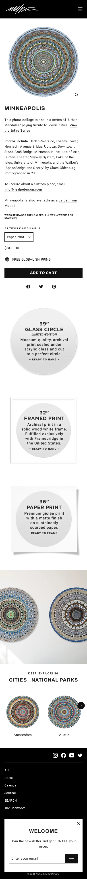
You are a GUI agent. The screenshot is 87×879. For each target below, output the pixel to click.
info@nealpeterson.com (23, 189)
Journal (10, 793)
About (8, 778)
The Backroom (15, 808)
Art (6, 770)
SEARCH (10, 800)
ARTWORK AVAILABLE (22, 228)
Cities (18, 680)
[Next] (81, 705)
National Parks (54, 680)
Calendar (11, 785)
